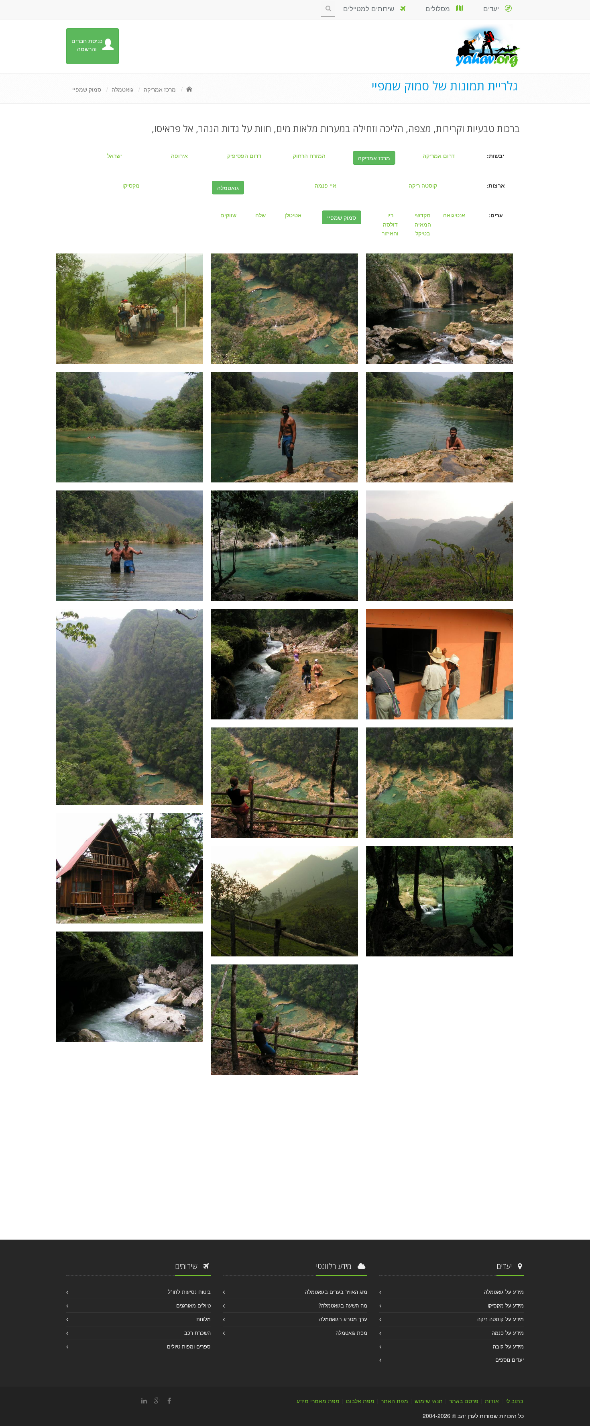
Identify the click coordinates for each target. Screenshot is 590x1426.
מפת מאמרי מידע (318, 1401)
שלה (260, 215)
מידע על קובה (508, 1346)
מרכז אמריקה (160, 89)
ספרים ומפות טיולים (189, 1346)
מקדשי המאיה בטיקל (423, 224)
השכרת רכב (197, 1332)
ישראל (114, 155)
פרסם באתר (463, 1401)
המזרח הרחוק (309, 155)
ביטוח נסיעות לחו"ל (189, 1291)
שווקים (228, 215)
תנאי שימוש (429, 1401)
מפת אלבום (360, 1401)
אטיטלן (293, 215)
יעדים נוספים (509, 1359)
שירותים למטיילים (371, 8)
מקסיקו (131, 185)
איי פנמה (325, 185)
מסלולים (440, 8)
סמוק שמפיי (86, 89)
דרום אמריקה (439, 155)
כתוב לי (514, 1401)
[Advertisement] (295, 1159)
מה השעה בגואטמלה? (342, 1305)
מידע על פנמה (508, 1332)
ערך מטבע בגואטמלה (343, 1319)
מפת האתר (394, 1401)
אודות (492, 1401)
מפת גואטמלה (351, 1332)
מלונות (203, 1319)
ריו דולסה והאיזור (390, 224)
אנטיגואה (454, 215)
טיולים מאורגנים (193, 1305)
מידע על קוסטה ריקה (500, 1319)
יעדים (494, 8)
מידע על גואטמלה (504, 1291)
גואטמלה (122, 89)
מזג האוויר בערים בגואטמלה (336, 1291)
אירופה (179, 155)
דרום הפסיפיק (244, 155)
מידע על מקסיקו (506, 1305)
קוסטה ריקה (423, 185)
